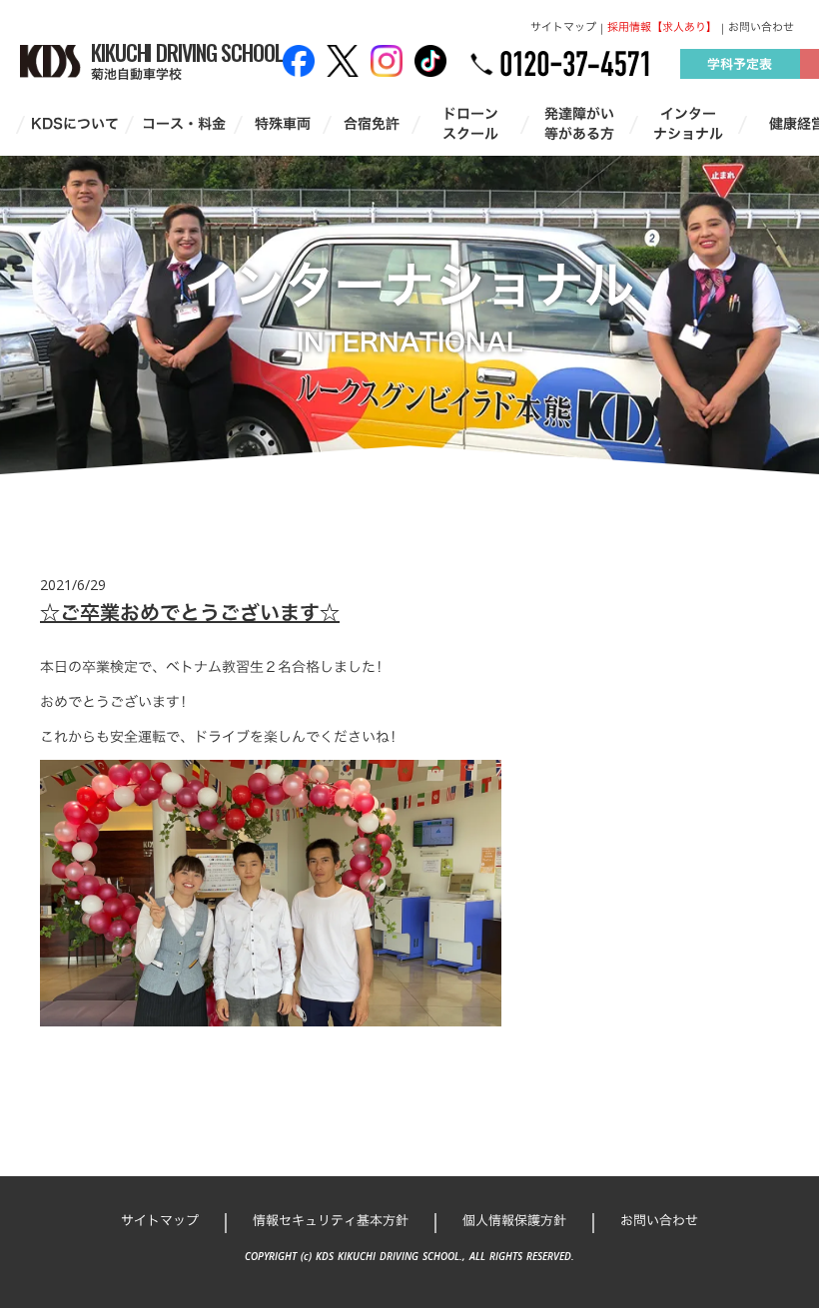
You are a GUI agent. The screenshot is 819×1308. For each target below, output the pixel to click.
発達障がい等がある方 (579, 123)
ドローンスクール (470, 123)
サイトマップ (563, 27)
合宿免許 (372, 124)
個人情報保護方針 (514, 1220)
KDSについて (75, 124)
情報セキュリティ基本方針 (331, 1220)
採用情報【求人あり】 (662, 27)
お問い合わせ (761, 27)
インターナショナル (688, 123)
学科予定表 (739, 64)
